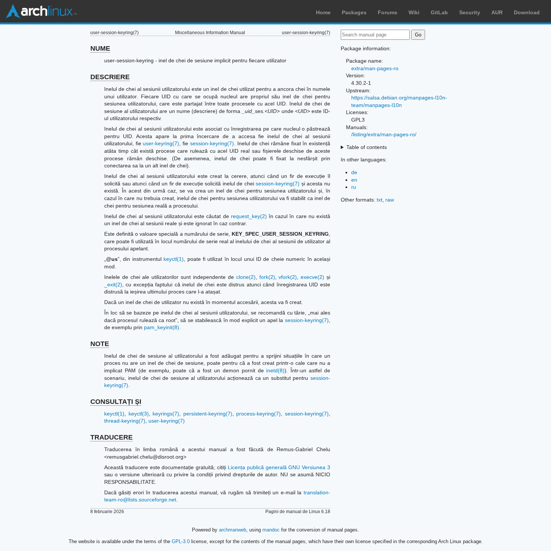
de (354, 172)
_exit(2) (113, 285)
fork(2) (267, 277)
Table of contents (366, 147)
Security (469, 12)
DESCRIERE (110, 77)
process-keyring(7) (258, 414)
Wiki (414, 12)
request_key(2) (249, 216)
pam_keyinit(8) (161, 327)
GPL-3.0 (181, 541)
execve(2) (312, 277)
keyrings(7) (166, 414)
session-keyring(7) (212, 143)
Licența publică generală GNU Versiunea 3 (279, 467)
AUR (497, 12)
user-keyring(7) (161, 143)
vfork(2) (287, 277)
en (354, 180)
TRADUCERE (111, 437)
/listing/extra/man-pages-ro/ (383, 134)
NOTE (99, 344)
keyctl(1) (173, 259)
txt (379, 200)
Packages (354, 12)
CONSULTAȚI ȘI (115, 401)
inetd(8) (275, 370)
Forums (387, 12)
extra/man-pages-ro (374, 68)
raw (389, 200)
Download (527, 12)
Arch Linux (41, 11)
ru (353, 187)
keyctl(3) (139, 414)
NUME (100, 48)
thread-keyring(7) (124, 421)
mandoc (271, 530)
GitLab (439, 12)
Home (323, 12)
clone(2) (246, 277)
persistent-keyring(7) (207, 414)
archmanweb (232, 530)
